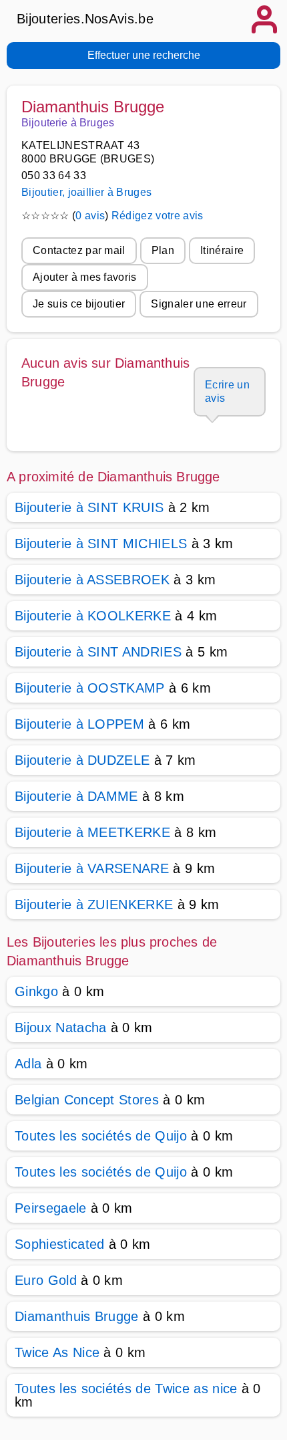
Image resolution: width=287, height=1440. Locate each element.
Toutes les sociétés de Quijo (101, 1135)
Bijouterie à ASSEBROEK (92, 579)
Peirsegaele (51, 1208)
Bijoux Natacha (60, 1027)
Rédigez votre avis (157, 215)
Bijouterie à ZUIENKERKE (94, 904)
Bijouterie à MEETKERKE (92, 832)
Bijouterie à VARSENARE (92, 868)
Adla (28, 1063)
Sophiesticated (59, 1244)
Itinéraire (222, 250)
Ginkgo (36, 991)
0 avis (90, 215)
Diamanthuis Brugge (77, 1316)
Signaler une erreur (198, 304)
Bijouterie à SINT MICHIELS (101, 543)
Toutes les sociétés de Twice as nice (126, 1388)
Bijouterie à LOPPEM (79, 724)
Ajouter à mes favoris (85, 277)
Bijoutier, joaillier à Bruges (86, 192)
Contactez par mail (79, 250)
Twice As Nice (57, 1352)
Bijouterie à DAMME (76, 796)
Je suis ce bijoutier (79, 304)
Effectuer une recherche (143, 55)
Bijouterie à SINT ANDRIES (98, 651)
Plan (163, 250)
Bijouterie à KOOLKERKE (93, 615)
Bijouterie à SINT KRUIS (89, 507)
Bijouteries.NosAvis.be (85, 18)
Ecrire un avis (227, 391)
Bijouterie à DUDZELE (82, 760)
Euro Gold (46, 1280)
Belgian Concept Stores (87, 1099)
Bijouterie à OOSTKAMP (90, 688)
